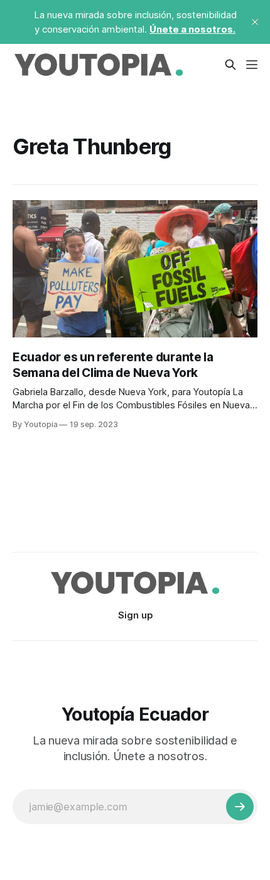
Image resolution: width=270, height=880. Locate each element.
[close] (255, 22)
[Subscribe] (240, 806)
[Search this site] (230, 65)
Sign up (135, 615)
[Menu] (252, 65)
